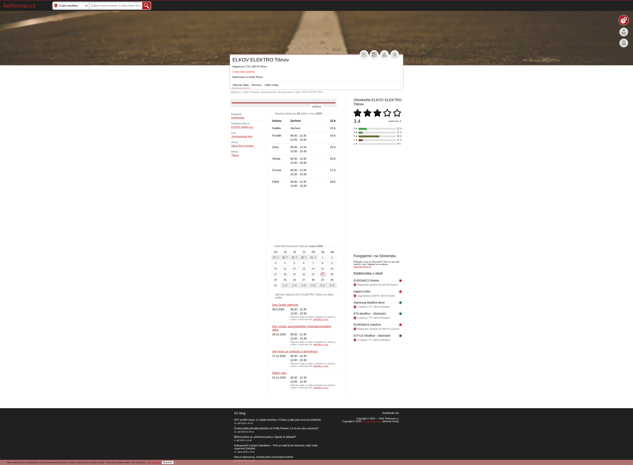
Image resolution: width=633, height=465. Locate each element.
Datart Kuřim (362, 291)
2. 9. (294, 285)
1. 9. (285, 285)
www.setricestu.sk (362, 267)
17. (275, 274)
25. (285, 279)
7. (313, 263)
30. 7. (304, 257)
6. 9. (332, 285)
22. (322, 274)
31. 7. (313, 257)
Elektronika (254, 92)
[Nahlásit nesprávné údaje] (384, 54)
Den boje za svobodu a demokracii (295, 351)
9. (332, 263)
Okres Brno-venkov (285, 92)
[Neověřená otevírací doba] (394, 54)
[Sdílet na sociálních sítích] (374, 54)
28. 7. (285, 257)
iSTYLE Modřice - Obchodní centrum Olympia (372, 337)
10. (275, 268)
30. (332, 279)
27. (304, 279)
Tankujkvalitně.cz (371, 421)
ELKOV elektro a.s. (242, 127)
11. (285, 268)
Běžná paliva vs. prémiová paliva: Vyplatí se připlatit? (265, 437)
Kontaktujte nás (390, 412)
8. (323, 263)
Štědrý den (279, 373)
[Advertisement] (304, 217)
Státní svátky (272, 85)
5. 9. (322, 285)
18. (285, 274)
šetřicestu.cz (19, 5)
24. (275, 279)
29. (322, 279)
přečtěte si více (320, 319)
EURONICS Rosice (366, 280)
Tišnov (298, 92)
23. (332, 274)
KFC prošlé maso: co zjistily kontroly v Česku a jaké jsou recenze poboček (277, 419)
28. (313, 279)
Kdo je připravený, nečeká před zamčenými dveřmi (263, 457)
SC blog (239, 413)
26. (294, 279)
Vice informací (154, 462)
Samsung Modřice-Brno (369, 302)
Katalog (246, 92)
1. (323, 257)
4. (285, 263)
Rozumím (167, 462)
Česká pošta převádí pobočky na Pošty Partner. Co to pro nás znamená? (276, 428)
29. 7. (295, 257)
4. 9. (313, 285)
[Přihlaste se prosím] (364, 54)
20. (304, 274)
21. (313, 274)
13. (304, 268)
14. (313, 268)
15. (322, 268)
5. (295, 263)
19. (294, 274)
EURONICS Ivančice (367, 324)
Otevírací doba (241, 85)
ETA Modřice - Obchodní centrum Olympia (370, 315)
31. (275, 285)
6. (304, 263)
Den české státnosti (285, 305)
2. (332, 257)
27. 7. (276, 257)
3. (276, 263)
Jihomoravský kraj (268, 92)
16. (332, 268)
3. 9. (304, 285)
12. (294, 268)
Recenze (256, 85)
